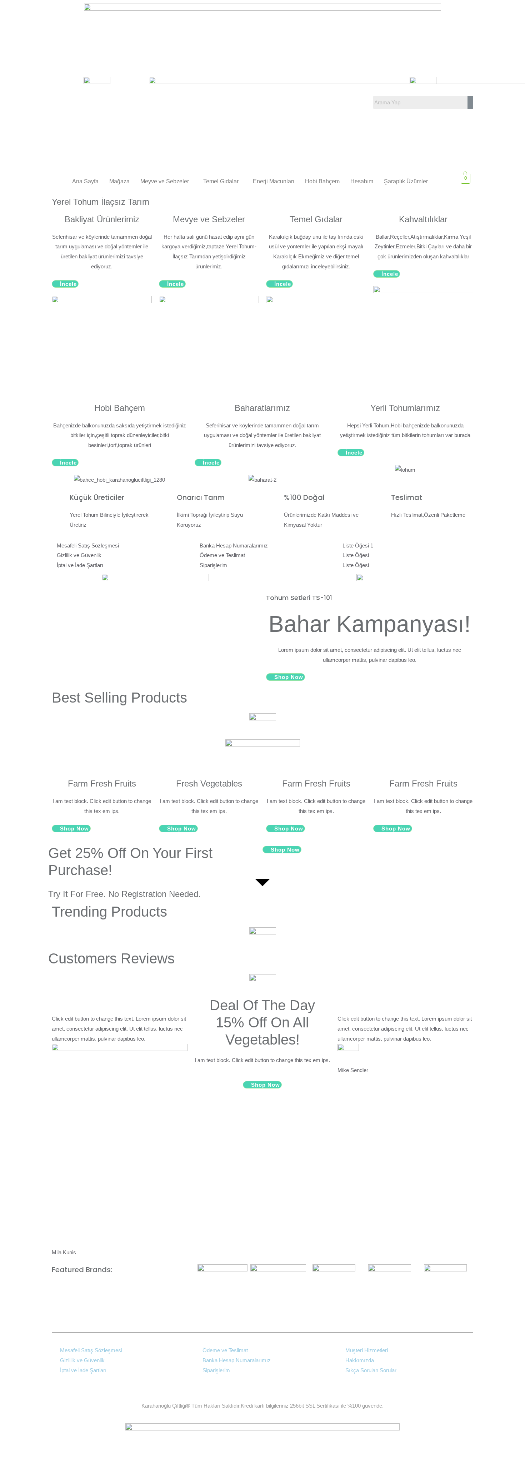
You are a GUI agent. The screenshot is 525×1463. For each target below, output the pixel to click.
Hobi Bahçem (322, 181)
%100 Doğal (304, 497)
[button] (166, 181)
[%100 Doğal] (275, 501)
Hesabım (361, 181)
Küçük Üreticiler (97, 497)
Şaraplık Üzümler (406, 181)
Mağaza (119, 181)
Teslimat (406, 497)
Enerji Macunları (273, 181)
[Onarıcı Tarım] (168, 501)
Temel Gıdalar (221, 181)
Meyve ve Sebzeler (164, 181)
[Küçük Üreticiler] (61, 501)
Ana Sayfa (85, 181)
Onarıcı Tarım (201, 497)
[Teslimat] (382, 501)
